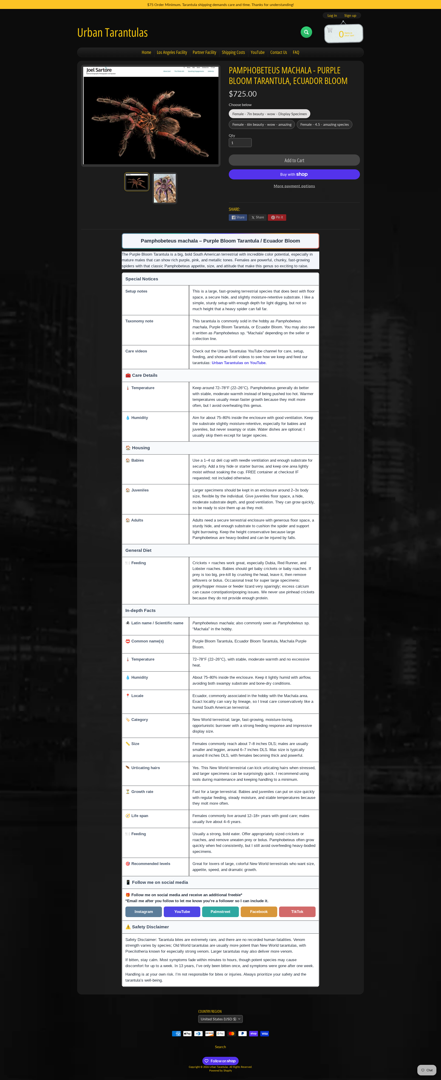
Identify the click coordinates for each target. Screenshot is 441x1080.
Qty (232, 135)
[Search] (306, 32)
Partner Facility (204, 52)
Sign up (350, 15)
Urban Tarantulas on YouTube (239, 363)
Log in (332, 15)
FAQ (296, 52)
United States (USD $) (218, 1019)
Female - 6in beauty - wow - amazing (263, 125)
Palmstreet (220, 912)
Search (220, 1046)
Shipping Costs (233, 52)
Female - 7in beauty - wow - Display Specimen (271, 115)
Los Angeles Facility (172, 52)
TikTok (297, 912)
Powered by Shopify (220, 1070)
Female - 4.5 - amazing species (326, 125)
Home (146, 52)
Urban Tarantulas (112, 32)
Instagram (144, 912)
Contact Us (278, 52)
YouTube (258, 52)
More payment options (294, 186)
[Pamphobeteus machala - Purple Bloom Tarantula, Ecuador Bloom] (136, 181)
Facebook (259, 912)
